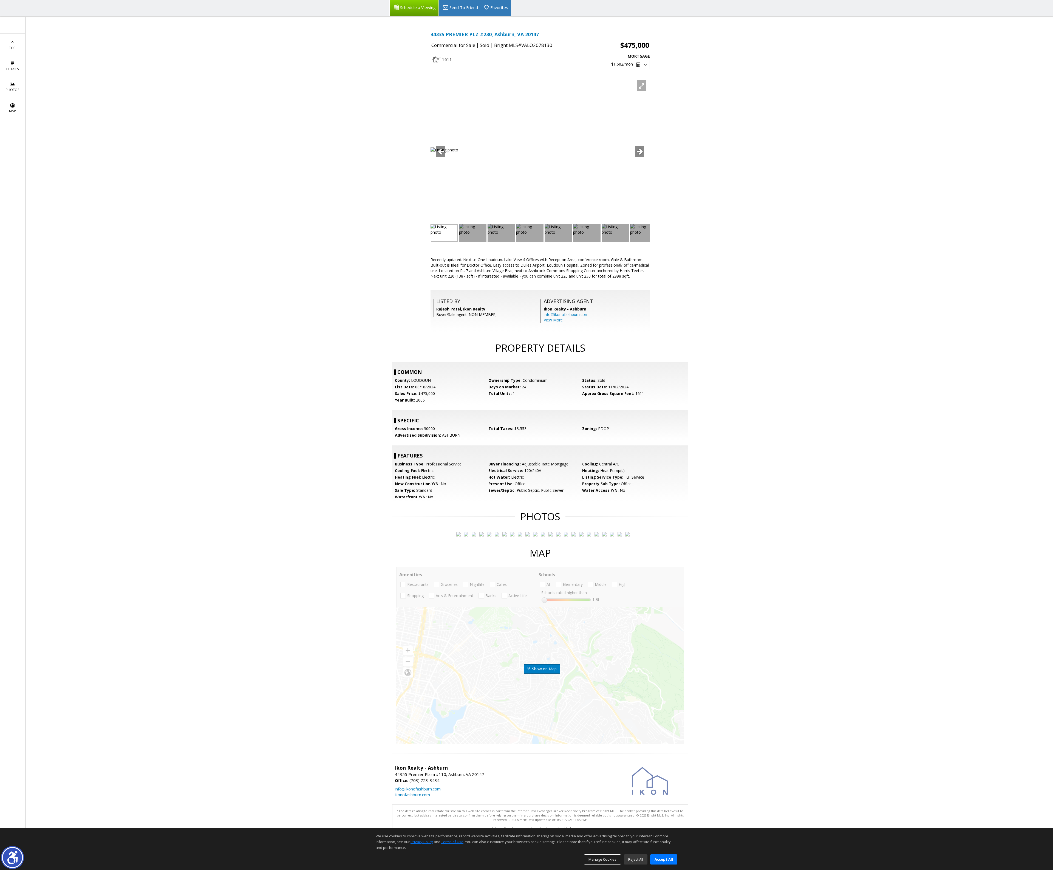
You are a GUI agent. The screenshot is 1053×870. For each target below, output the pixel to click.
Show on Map (544, 668)
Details (12, 69)
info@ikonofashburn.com (566, 314)
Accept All (664, 859)
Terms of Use (452, 841)
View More (553, 320)
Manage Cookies (602, 859)
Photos (12, 89)
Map (12, 111)
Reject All (635, 859)
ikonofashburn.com (412, 794)
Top (12, 48)
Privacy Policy (422, 841)
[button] (12, 857)
